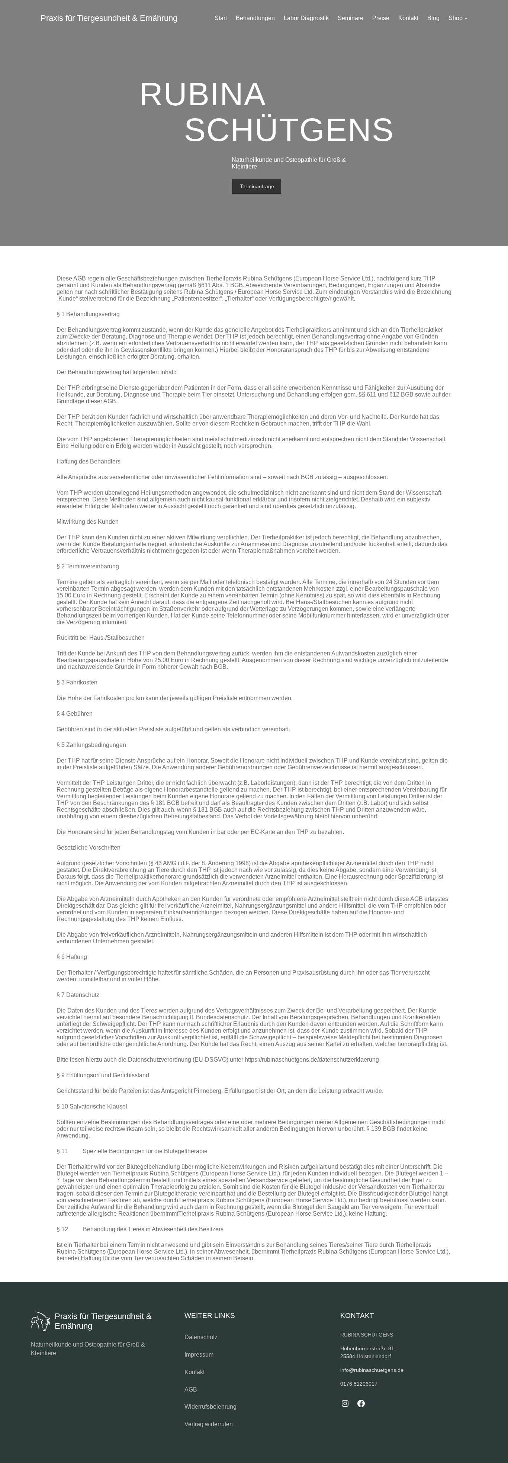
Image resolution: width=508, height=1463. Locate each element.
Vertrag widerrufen (208, 1424)
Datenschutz (201, 1337)
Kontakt (194, 1372)
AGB (190, 1389)
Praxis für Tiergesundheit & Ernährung (109, 18)
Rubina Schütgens (366, 1335)
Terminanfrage (257, 186)
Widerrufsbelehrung (210, 1406)
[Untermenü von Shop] (465, 18)
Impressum (198, 1354)
